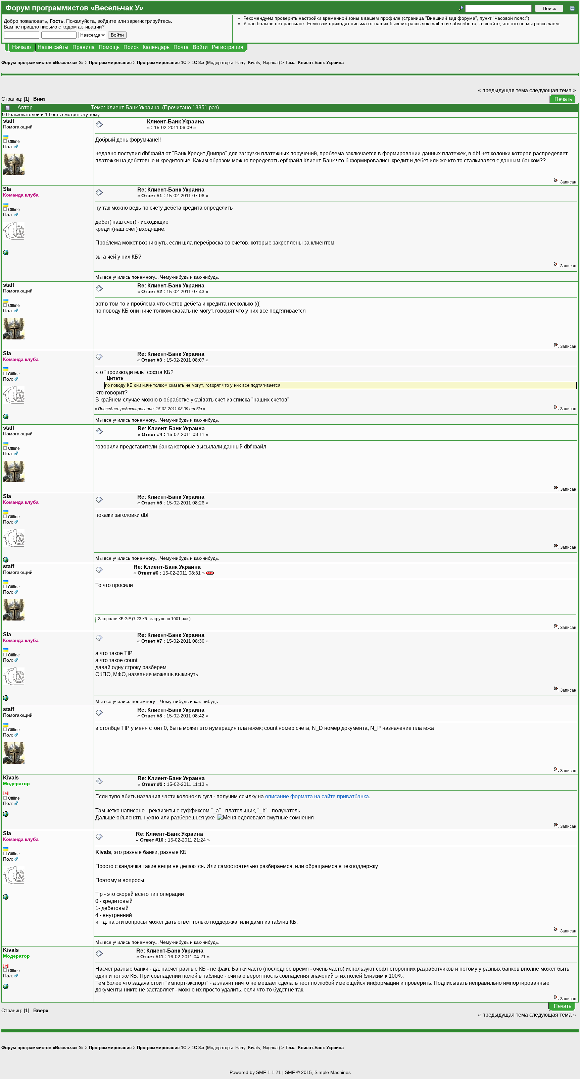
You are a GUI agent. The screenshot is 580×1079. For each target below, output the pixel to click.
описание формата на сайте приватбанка (317, 796)
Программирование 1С (161, 62)
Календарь (156, 47)
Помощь (109, 47)
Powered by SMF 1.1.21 (255, 1072)
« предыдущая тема (503, 90)
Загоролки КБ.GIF (114, 618)
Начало (21, 47)
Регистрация (227, 47)
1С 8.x (198, 62)
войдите (106, 21)
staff (8, 121)
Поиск (131, 47)
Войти (200, 47)
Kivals (254, 62)
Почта (181, 47)
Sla (7, 189)
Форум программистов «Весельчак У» (42, 62)
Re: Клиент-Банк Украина (170, 190)
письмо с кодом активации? (72, 27)
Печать (563, 99)
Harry (240, 62)
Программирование (110, 62)
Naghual (271, 62)
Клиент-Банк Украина (321, 62)
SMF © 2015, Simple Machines (318, 1072)
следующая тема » (552, 90)
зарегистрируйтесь (149, 21)
